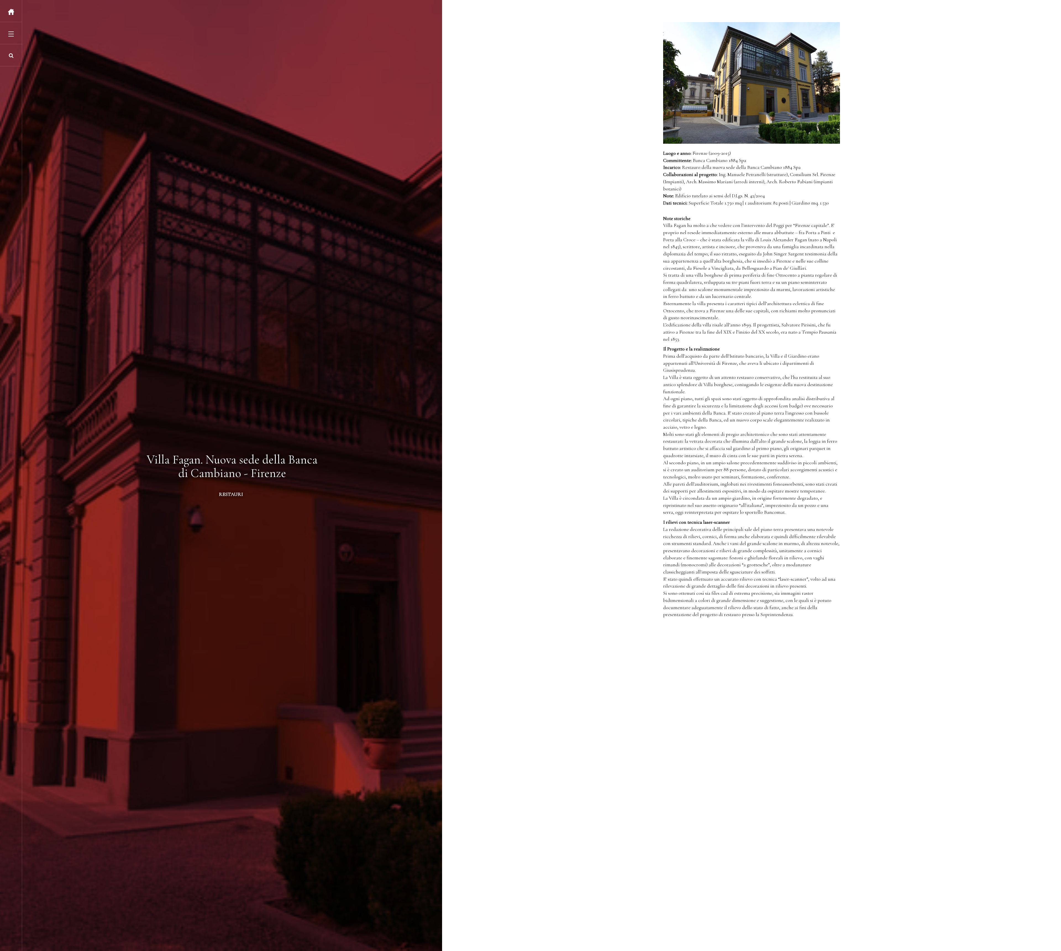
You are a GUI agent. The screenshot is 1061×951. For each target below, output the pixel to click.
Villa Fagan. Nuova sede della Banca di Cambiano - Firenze (232, 466)
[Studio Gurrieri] (11, 11)
